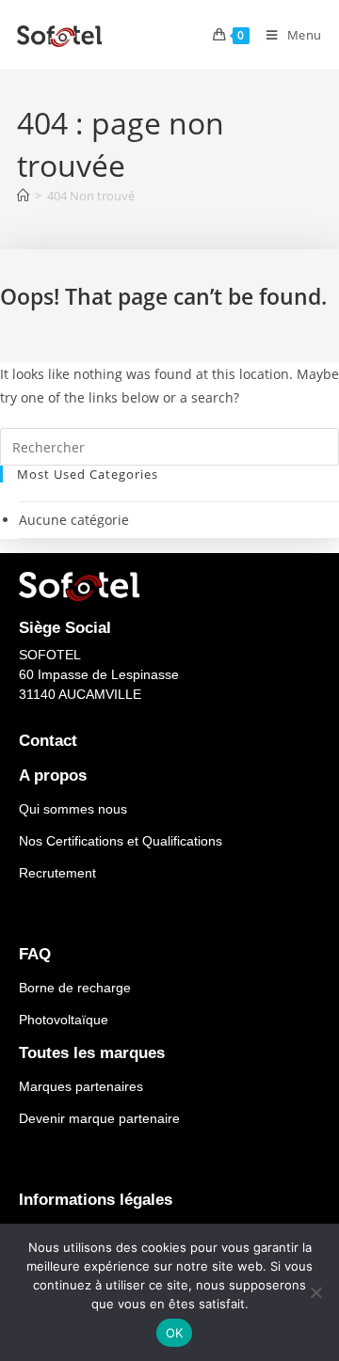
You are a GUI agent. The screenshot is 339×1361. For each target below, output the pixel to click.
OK (175, 1332)
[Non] (315, 1292)
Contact (48, 741)
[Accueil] (23, 195)
